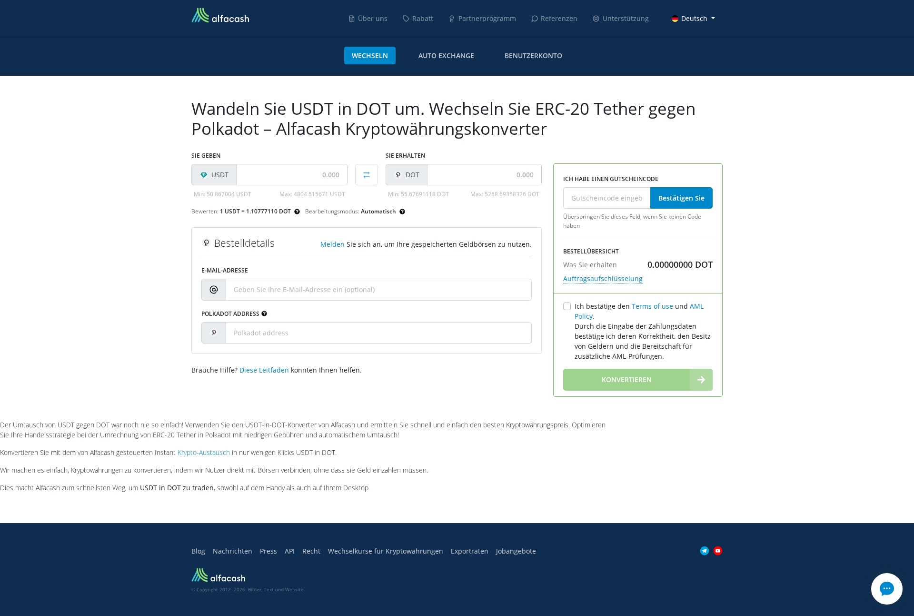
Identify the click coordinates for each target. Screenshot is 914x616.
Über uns (372, 18)
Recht (311, 550)
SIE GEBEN (205, 155)
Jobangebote (516, 550)
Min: (222, 194)
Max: (312, 194)
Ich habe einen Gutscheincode (610, 179)
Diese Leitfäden (264, 369)
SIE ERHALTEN (405, 155)
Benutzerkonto (533, 55)
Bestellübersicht (591, 251)
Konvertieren (627, 379)
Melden (332, 244)
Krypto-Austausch (204, 452)
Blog (198, 550)
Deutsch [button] (694, 18)
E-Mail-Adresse (224, 270)
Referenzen (559, 18)
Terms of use (652, 306)
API (290, 550)
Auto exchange (446, 55)
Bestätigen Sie (681, 197)
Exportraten (469, 550)
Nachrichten (232, 550)
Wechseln (370, 55)
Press (268, 550)
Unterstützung (626, 18)
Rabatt (422, 18)
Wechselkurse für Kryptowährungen (385, 550)
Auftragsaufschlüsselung (603, 278)
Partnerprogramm (487, 18)
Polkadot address (230, 314)
